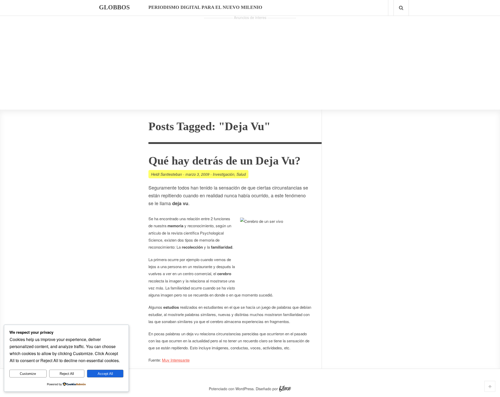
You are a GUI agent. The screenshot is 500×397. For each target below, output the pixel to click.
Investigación (223, 174)
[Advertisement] (250, 57)
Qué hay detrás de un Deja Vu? (224, 160)
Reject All (67, 374)
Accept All (105, 374)
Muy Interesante (176, 360)
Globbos (114, 7)
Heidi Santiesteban (166, 174)
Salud (241, 174)
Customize (28, 374)
